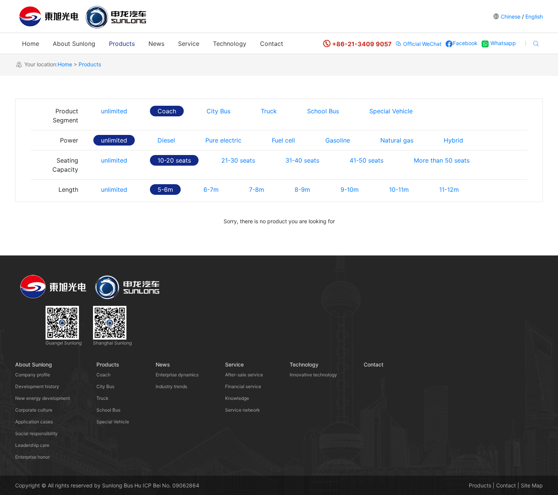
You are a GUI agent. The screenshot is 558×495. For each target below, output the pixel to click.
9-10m (349, 189)
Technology (229, 43)
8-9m (302, 189)
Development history (37, 386)
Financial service (243, 386)
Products (122, 43)
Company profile (32, 375)
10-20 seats (174, 160)
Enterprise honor (32, 457)
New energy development (42, 398)
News (156, 43)
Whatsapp (502, 43)
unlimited (114, 111)
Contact (271, 43)
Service (188, 43)
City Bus (218, 111)
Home (30, 43)
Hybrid (453, 140)
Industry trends (171, 386)
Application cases (34, 422)
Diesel (166, 140)
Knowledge (237, 398)
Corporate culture (33, 410)
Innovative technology (313, 375)
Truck (269, 111)
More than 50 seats (442, 160)
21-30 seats (238, 160)
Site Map (532, 485)
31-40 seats (302, 160)
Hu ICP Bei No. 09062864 (166, 485)
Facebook (465, 43)
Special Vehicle (391, 111)
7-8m (256, 189)
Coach (167, 111)
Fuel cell (283, 140)
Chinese (510, 16)
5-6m (165, 189)
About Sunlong (74, 43)
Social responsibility (36, 433)
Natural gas (396, 140)
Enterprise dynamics (177, 375)
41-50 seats (366, 160)
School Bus (323, 111)
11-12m (449, 189)
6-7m (211, 189)
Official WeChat (421, 44)
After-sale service (244, 375)
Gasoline (337, 140)
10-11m (399, 189)
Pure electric (223, 140)
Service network (242, 410)
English (533, 16)
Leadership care (32, 445)
